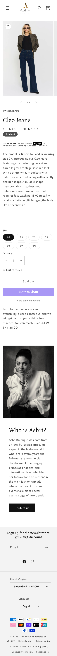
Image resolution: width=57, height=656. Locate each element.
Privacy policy (43, 641)
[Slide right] (36, 102)
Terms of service (20, 646)
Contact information (22, 652)
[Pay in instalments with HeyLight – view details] (44, 143)
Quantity (8, 253)
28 (10, 246)
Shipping (22, 146)
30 (36, 246)
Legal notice (42, 652)
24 (10, 238)
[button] (7, 8)
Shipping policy (40, 646)
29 (23, 246)
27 (48, 238)
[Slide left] (21, 102)
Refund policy (25, 641)
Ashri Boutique (26, 636)
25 (23, 238)
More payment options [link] (28, 300)
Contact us (22, 508)
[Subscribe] (46, 547)
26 (36, 238)
